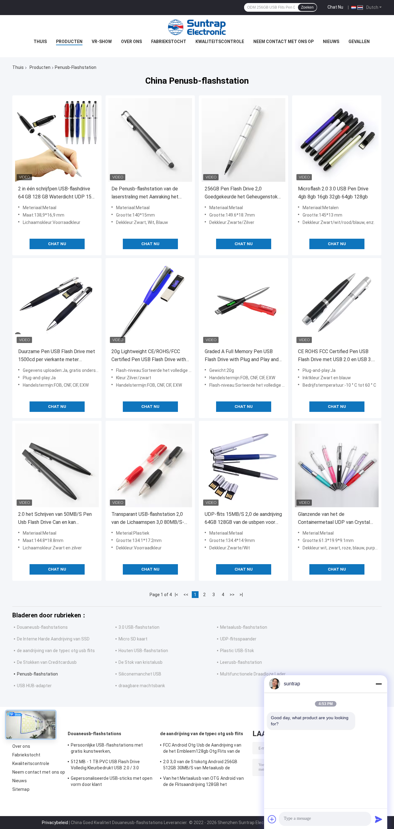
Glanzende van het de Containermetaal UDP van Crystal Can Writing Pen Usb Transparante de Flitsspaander (335, 518)
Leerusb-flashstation (241, 662)
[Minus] (378, 684)
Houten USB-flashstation (143, 650)
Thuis (40, 41)
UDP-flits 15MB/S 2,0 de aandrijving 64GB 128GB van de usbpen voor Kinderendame (243, 518)
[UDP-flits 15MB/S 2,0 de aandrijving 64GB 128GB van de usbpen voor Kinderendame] (243, 465)
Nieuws (331, 41)
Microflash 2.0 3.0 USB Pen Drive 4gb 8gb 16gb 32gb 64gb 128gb (333, 193)
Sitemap (21, 789)
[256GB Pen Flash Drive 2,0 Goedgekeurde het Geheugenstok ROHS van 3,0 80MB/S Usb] (243, 140)
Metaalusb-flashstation (243, 627)
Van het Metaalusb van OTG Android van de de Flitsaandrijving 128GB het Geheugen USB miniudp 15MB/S (203, 782)
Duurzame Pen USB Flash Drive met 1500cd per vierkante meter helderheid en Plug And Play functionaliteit (56, 356)
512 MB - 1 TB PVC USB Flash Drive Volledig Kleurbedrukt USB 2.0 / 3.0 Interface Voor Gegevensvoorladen (105, 765)
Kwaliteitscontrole (219, 41)
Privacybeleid (55, 822)
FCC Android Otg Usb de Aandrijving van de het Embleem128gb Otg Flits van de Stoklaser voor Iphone (202, 749)
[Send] (379, 819)
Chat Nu (335, 7)
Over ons (131, 41)
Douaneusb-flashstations (42, 627)
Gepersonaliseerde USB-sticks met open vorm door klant (111, 781)
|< (176, 594)
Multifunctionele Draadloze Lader (253, 674)
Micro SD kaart (133, 638)
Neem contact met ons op (283, 41)
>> (232, 594)
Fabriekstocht (168, 41)
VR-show (102, 41)
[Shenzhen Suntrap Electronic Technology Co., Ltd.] (197, 27)
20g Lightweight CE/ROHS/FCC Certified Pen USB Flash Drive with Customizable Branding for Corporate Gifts (148, 356)
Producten (69, 41)
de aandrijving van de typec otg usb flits (56, 650)
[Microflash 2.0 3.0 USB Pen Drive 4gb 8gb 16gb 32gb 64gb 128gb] (337, 140)
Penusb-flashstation (37, 674)
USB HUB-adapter (34, 685)
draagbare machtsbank (142, 685)
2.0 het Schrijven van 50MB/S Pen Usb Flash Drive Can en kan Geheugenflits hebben (55, 518)
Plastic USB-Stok (237, 650)
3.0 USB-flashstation (139, 627)
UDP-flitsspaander (238, 638)
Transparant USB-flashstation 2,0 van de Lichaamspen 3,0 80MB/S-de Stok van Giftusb (147, 518)
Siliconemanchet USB (140, 674)
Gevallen (359, 41)
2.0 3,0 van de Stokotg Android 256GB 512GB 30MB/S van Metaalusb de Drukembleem (200, 765)
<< (185, 594)
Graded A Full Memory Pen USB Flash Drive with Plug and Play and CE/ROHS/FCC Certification (242, 356)
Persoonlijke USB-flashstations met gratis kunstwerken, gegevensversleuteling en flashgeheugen (112, 749)
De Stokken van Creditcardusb (47, 662)
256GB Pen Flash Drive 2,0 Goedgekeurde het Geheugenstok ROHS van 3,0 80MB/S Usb (241, 193)
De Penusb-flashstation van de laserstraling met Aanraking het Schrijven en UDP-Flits (145, 193)
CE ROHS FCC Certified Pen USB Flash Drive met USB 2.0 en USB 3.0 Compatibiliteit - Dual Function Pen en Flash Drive (336, 356)
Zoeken (307, 7)
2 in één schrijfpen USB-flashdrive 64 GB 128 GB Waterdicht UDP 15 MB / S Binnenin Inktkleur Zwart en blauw (55, 193)
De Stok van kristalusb (141, 662)
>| (241, 594)
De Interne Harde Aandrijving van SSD (53, 638)
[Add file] (272, 819)
